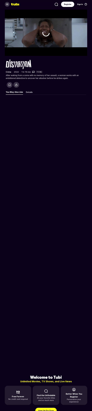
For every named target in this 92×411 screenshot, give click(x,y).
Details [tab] (29, 92)
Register (67, 4)
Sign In (80, 4)
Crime (8, 72)
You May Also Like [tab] (14, 92)
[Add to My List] (9, 85)
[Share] (16, 85)
